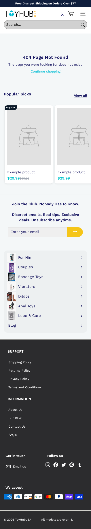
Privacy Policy (18, 379)
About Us (15, 409)
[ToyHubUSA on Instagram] (48, 464)
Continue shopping (46, 71)
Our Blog (14, 418)
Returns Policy (19, 370)
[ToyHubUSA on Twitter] (63, 464)
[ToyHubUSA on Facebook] (55, 464)
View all (80, 96)
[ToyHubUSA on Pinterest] (71, 464)
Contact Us (16, 426)
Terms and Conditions (25, 387)
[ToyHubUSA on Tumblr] (79, 464)
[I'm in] (75, 232)
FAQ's (12, 434)
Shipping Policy (20, 362)
